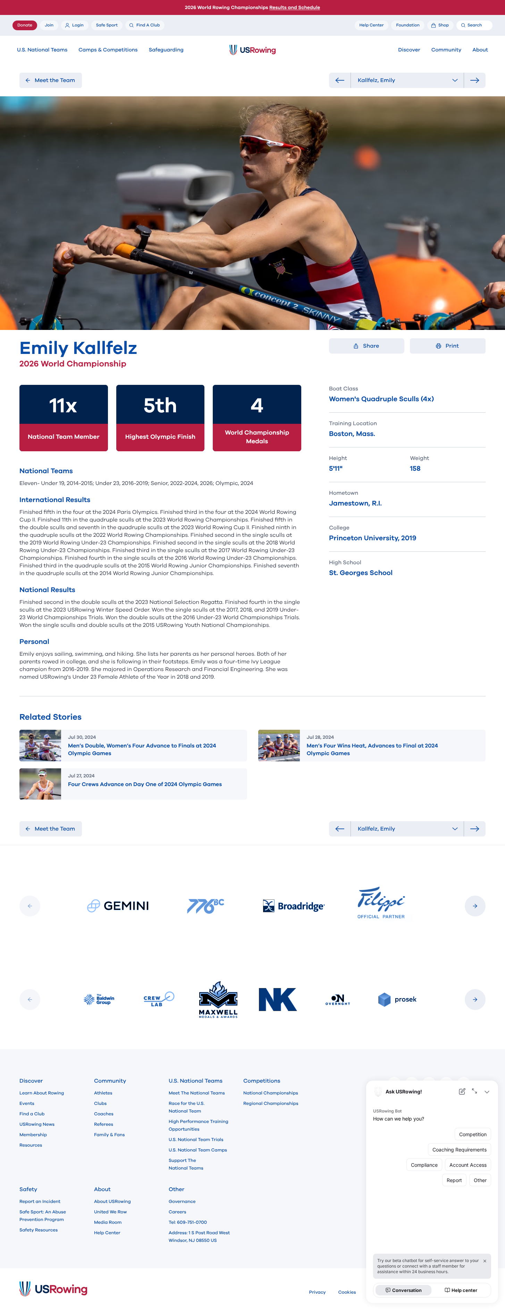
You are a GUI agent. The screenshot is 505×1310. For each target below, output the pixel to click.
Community (446, 50)
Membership (33, 1135)
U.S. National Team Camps (198, 1150)
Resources (30, 1145)
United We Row (110, 1212)
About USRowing (112, 1201)
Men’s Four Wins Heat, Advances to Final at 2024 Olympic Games (372, 749)
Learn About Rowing (41, 1093)
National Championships (270, 1093)
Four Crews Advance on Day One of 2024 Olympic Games (145, 784)
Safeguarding (166, 50)
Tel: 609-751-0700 (188, 1222)
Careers (177, 1212)
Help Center (107, 1233)
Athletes (103, 1093)
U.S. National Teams (42, 50)
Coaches (103, 1114)
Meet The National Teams (197, 1093)
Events (26, 1103)
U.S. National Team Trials (196, 1140)
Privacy (317, 1292)
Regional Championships (270, 1103)
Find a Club (31, 1114)
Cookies (347, 1292)
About (480, 50)
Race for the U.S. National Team (186, 1107)
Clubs (100, 1103)
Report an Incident (39, 1201)
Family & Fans (109, 1135)
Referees (103, 1124)
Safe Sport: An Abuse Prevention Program (42, 1216)
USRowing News (36, 1124)
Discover (409, 50)
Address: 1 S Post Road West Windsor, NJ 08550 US (199, 1237)
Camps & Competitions (107, 50)
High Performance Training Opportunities (198, 1125)
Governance (182, 1201)
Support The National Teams (186, 1164)
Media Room (107, 1222)
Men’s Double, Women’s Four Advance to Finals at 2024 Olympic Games (142, 749)
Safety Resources (38, 1230)
